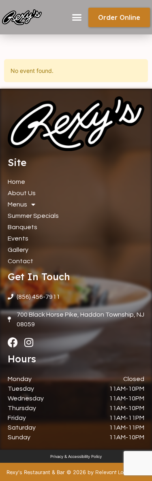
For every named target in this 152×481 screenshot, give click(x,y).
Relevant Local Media (120, 472)
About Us (22, 193)
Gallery (18, 250)
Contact (20, 261)
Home (16, 182)
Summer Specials (33, 216)
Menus (17, 204)
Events (18, 238)
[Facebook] (13, 342)
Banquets (22, 227)
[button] (77, 17)
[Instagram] (29, 342)
